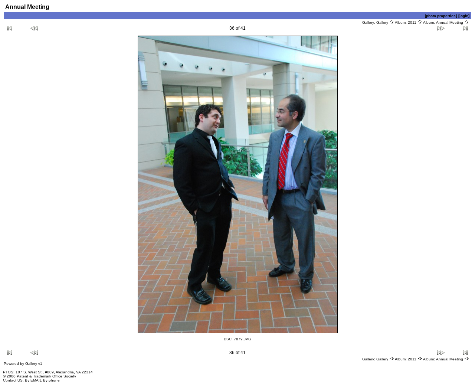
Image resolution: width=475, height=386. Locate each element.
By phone (51, 380)
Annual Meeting (450, 22)
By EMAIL (33, 380)
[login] (463, 16)
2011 (412, 22)
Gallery (382, 22)
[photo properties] (441, 16)
